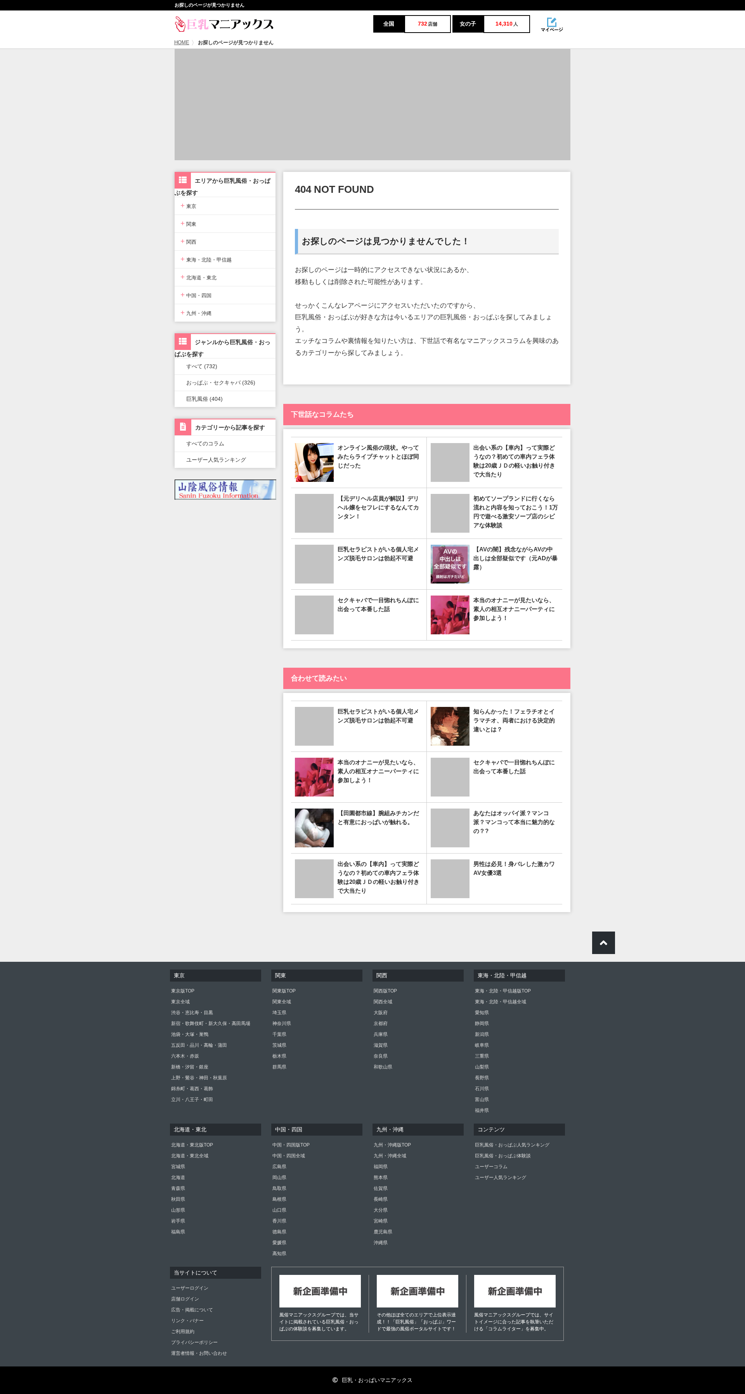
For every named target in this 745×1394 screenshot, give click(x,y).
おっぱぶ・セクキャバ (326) (220, 382)
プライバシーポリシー (194, 1342)
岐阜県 (482, 1045)
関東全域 (281, 1001)
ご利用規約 (182, 1331)
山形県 (178, 1210)
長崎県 (381, 1199)
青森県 (178, 1188)
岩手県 (178, 1221)
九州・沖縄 (195, 312)
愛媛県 (279, 1242)
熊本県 (381, 1177)
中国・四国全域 (288, 1155)
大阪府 (381, 1012)
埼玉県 (279, 1012)
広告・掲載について (192, 1310)
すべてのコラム (205, 443)
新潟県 (482, 1034)
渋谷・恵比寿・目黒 (192, 1012)
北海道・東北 (198, 277)
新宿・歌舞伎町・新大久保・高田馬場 (210, 1023)
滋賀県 (381, 1045)
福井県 (482, 1110)
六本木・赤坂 (185, 1056)
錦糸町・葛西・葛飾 (192, 1088)
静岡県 (482, 1023)
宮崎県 (381, 1221)
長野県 (482, 1078)
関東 (188, 223)
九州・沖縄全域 (390, 1155)
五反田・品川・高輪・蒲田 (199, 1045)
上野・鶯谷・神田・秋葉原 (199, 1078)
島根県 (279, 1199)
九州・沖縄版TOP (392, 1145)
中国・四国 (195, 295)
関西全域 (383, 1001)
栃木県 (279, 1056)
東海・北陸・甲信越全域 (500, 1001)
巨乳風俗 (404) (204, 399)
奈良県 (381, 1056)
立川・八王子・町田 (192, 1099)
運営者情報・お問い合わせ (199, 1353)
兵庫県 (381, 1034)
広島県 (279, 1166)
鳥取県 (279, 1188)
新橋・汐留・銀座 (189, 1067)
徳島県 (279, 1232)
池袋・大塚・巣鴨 (189, 1034)
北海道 (178, 1177)
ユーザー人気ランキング (216, 460)
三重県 (482, 1056)
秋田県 (178, 1199)
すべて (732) (201, 366)
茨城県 (279, 1045)
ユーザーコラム (491, 1166)
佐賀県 (381, 1188)
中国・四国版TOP (291, 1145)
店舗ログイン (185, 1299)
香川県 (279, 1221)
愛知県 (482, 1012)
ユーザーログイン (189, 1288)
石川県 (482, 1088)
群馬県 (279, 1067)
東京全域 (180, 1001)
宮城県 (178, 1166)
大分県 (381, 1210)
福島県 (178, 1232)
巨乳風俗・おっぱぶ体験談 (503, 1155)
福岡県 (381, 1166)
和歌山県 (383, 1067)
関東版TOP (284, 991)
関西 (188, 241)
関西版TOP (385, 991)
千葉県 (279, 1034)
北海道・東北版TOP (192, 1145)
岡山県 (279, 1177)
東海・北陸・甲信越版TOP (503, 991)
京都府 (381, 1023)
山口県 (279, 1210)
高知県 (279, 1253)
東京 (188, 205)
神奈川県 (281, 1023)
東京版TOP (182, 991)
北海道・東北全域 (189, 1155)
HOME (181, 42)
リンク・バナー (187, 1320)
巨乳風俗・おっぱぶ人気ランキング (512, 1145)
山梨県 (482, 1067)
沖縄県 (381, 1242)
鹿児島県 (383, 1232)
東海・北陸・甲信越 (206, 259)
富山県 (482, 1099)
